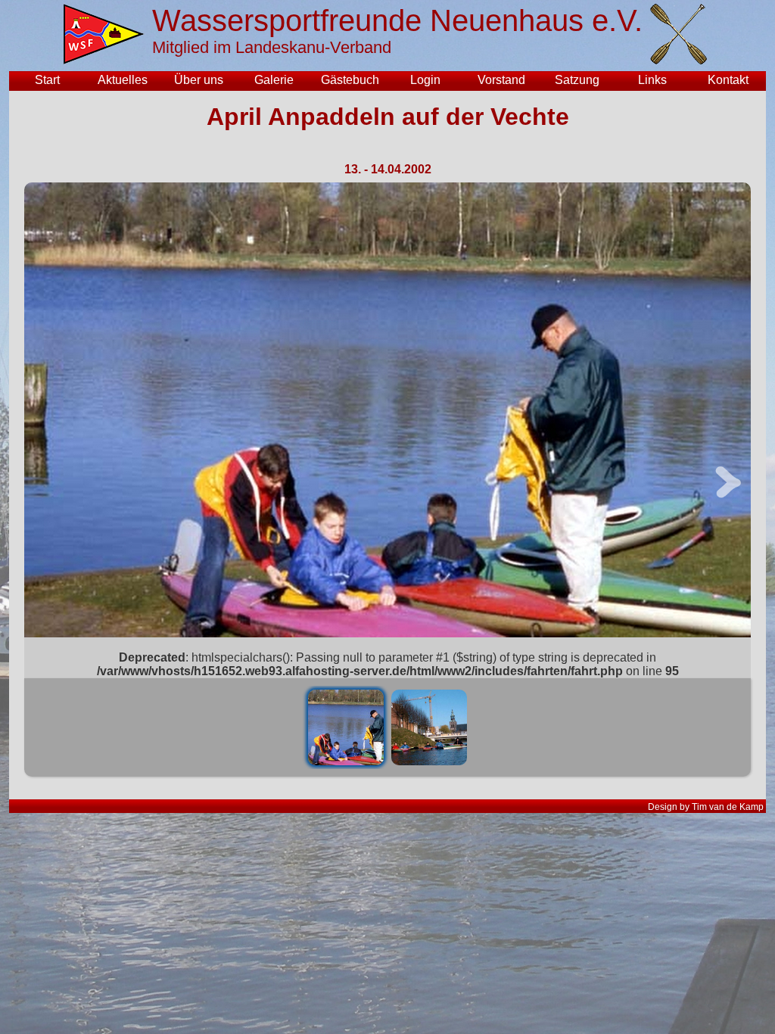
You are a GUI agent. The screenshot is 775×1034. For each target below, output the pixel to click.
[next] (728, 505)
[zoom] (387, 409)
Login (425, 79)
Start (47, 79)
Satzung (577, 79)
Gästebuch (350, 79)
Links (652, 79)
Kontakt (728, 79)
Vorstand (501, 79)
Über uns (198, 79)
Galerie (274, 79)
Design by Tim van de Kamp (706, 807)
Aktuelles (123, 79)
